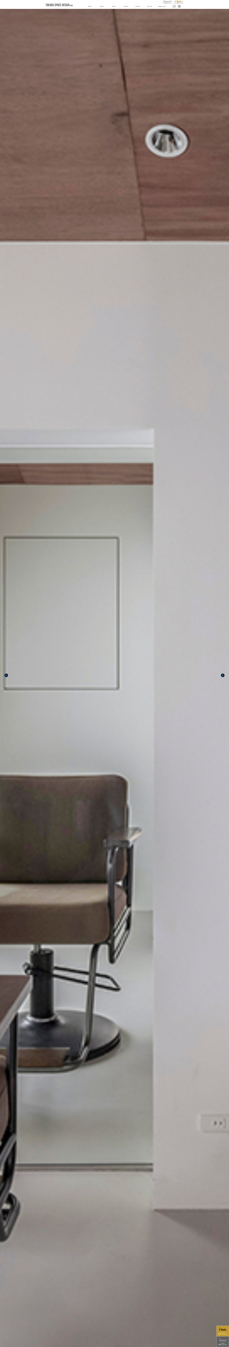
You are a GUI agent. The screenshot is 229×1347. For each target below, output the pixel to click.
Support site (162, 6)
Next (223, 675)
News (114, 6)
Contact (137, 6)
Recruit (150, 6)
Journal (126, 6)
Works (90, 6)
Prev (6, 675)
